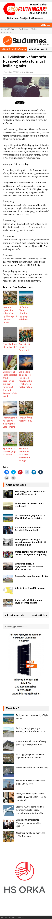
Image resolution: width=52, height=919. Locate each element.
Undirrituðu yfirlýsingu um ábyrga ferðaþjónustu (28, 601)
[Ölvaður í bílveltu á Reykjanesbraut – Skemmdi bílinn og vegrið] (8, 568)
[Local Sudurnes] (26, 40)
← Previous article (14, 615)
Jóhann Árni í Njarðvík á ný (25, 419)
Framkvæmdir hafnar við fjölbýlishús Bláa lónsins (10, 422)
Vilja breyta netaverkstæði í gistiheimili (28, 504)
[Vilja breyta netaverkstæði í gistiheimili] (8, 508)
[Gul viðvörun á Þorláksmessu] (8, 592)
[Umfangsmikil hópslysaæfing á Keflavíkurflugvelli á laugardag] (8, 556)
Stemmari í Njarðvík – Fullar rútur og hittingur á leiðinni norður (10, 315)
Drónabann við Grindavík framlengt (32, 767)
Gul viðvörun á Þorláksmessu (29, 588)
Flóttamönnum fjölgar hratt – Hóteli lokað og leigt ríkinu (29, 516)
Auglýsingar (24, 29)
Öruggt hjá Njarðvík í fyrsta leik (24, 347)
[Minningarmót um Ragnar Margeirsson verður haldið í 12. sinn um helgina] (8, 544)
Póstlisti (34, 29)
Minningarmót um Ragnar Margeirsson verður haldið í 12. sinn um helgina (30, 542)
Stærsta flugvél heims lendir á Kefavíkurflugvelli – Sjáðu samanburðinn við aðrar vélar (30, 810)
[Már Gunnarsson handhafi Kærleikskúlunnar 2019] (8, 532)
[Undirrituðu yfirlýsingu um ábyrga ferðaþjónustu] (8, 604)
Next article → (40, 615)
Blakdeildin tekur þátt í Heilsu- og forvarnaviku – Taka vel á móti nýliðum (25, 379)
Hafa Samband (7, 32)
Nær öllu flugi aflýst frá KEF (10, 345)
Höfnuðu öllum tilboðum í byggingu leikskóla (24, 313)
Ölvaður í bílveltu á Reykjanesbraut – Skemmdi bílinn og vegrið (28, 566)
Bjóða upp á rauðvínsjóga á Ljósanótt (9, 451)
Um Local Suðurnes (9, 29)
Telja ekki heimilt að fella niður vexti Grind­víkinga (25, 454)
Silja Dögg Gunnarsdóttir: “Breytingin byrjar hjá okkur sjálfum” (28, 823)
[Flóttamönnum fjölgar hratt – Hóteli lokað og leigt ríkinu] (8, 520)
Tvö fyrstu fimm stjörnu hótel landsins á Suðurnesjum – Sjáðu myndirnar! (31, 796)
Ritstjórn (29, 72)
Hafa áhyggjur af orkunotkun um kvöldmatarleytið (29, 492)
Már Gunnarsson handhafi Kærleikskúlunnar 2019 (27, 528)
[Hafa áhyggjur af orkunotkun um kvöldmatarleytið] (8, 496)
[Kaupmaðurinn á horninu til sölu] (8, 580)
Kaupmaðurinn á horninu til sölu (31, 576)
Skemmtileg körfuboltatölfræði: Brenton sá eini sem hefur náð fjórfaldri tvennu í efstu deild (10, 383)
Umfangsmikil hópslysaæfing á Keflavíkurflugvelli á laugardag (30, 553)
